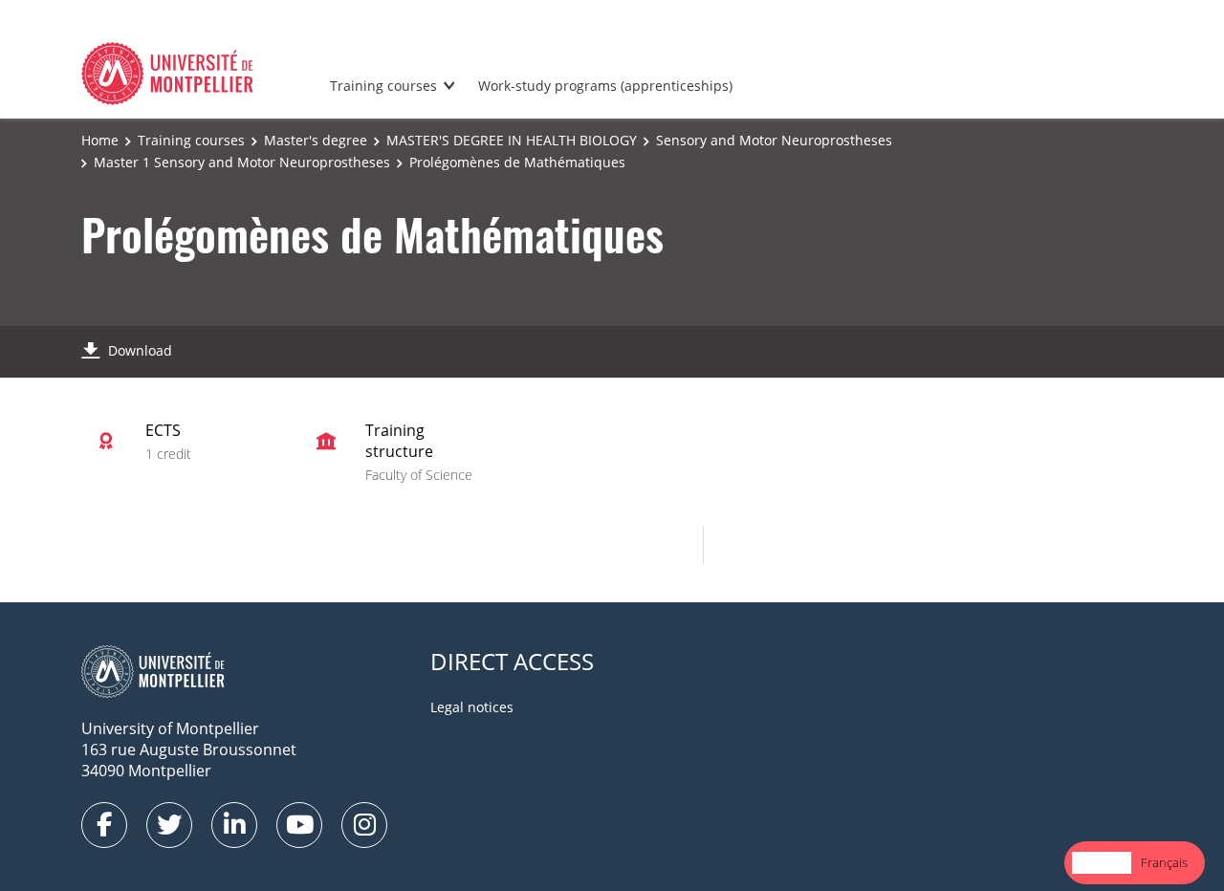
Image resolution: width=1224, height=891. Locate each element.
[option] (1164, 863)
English (1102, 862)
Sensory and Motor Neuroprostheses (774, 140)
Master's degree (315, 140)
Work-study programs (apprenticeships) (605, 85)
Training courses (383, 85)
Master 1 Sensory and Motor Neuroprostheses (242, 162)
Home (100, 140)
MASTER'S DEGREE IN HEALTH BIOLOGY (511, 140)
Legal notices (472, 707)
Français (1164, 862)
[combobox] (1101, 863)
